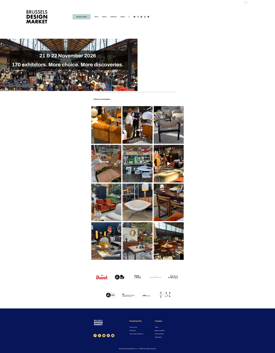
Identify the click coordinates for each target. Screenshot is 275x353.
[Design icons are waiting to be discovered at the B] (137, 202)
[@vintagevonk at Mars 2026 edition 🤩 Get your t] (106, 125)
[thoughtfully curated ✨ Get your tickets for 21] (106, 241)
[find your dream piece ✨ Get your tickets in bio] (137, 125)
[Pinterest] (141, 16)
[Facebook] (134, 16)
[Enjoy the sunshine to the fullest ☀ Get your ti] (106, 163)
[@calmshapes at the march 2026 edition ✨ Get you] (106, 202)
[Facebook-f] (95, 335)
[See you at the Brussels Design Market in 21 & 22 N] (169, 163)
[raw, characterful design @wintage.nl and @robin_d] (169, 202)
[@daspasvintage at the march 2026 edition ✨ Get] (169, 241)
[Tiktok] (145, 16)
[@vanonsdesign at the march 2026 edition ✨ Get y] (137, 241)
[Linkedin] (148, 16)
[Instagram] (138, 16)
